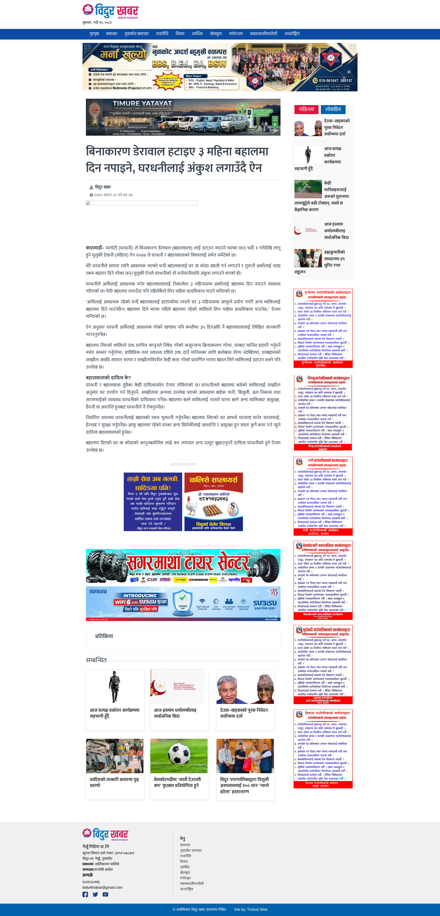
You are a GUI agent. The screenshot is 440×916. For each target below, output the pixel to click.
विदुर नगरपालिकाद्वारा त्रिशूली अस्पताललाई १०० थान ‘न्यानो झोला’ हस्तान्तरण (244, 786)
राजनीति (162, 34)
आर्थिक (197, 34)
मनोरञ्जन (236, 34)
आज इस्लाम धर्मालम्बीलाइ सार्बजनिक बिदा (175, 713)
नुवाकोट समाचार (137, 34)
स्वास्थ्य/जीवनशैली (263, 34)
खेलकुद (216, 34)
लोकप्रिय (333, 109)
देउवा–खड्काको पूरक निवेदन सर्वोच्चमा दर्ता (244, 713)
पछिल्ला (306, 109)
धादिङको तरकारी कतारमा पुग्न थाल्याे (114, 783)
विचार (180, 34)
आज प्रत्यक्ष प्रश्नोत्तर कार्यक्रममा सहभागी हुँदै (114, 713)
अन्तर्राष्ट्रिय (292, 34)
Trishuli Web (257, 910)
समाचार (111, 34)
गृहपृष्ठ (94, 34)
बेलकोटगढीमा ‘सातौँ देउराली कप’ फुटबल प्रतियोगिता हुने (177, 783)
